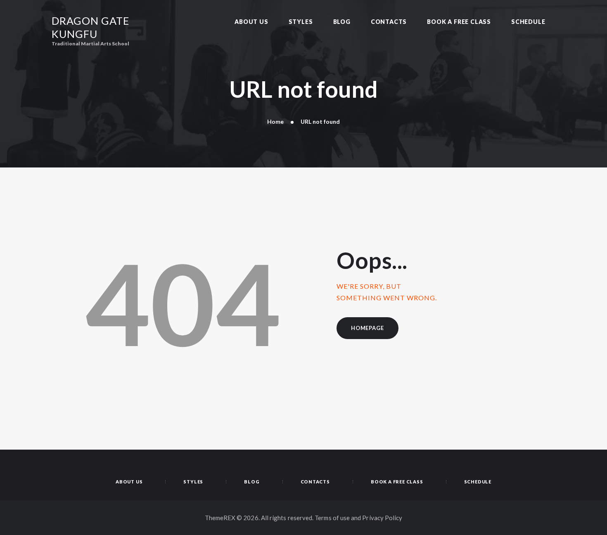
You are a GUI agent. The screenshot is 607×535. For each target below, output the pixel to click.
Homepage (367, 328)
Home (275, 121)
